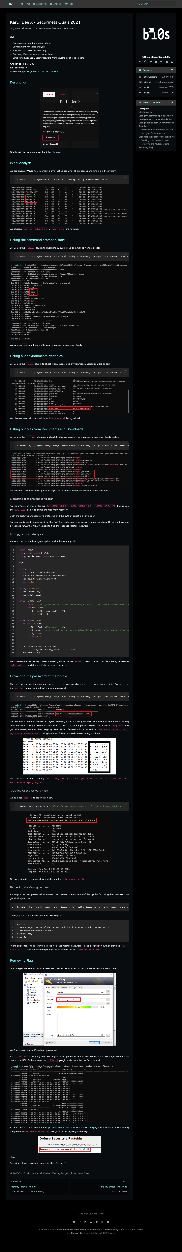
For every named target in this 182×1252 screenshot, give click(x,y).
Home (26, 3)
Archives (58, 3)
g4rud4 (16, 28)
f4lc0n (44, 71)
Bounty (41, 1191)
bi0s (11, 4)
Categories (41, 3)
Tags (70, 3)
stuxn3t (35, 71)
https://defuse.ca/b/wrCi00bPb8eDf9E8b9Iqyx (70, 1127)
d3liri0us (53, 71)
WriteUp (31, 1191)
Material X (76, 1233)
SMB (125, 1191)
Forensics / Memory (51, 28)
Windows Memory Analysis (55, 1173)
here (57, 152)
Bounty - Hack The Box (23, 1186)
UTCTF (117, 1191)
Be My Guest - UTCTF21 (114, 1186)
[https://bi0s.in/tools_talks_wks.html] (172, 70)
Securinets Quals (81, 1173)
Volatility (33, 1173)
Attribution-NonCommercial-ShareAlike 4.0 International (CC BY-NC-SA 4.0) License (103, 1230)
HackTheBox (19, 1191)
